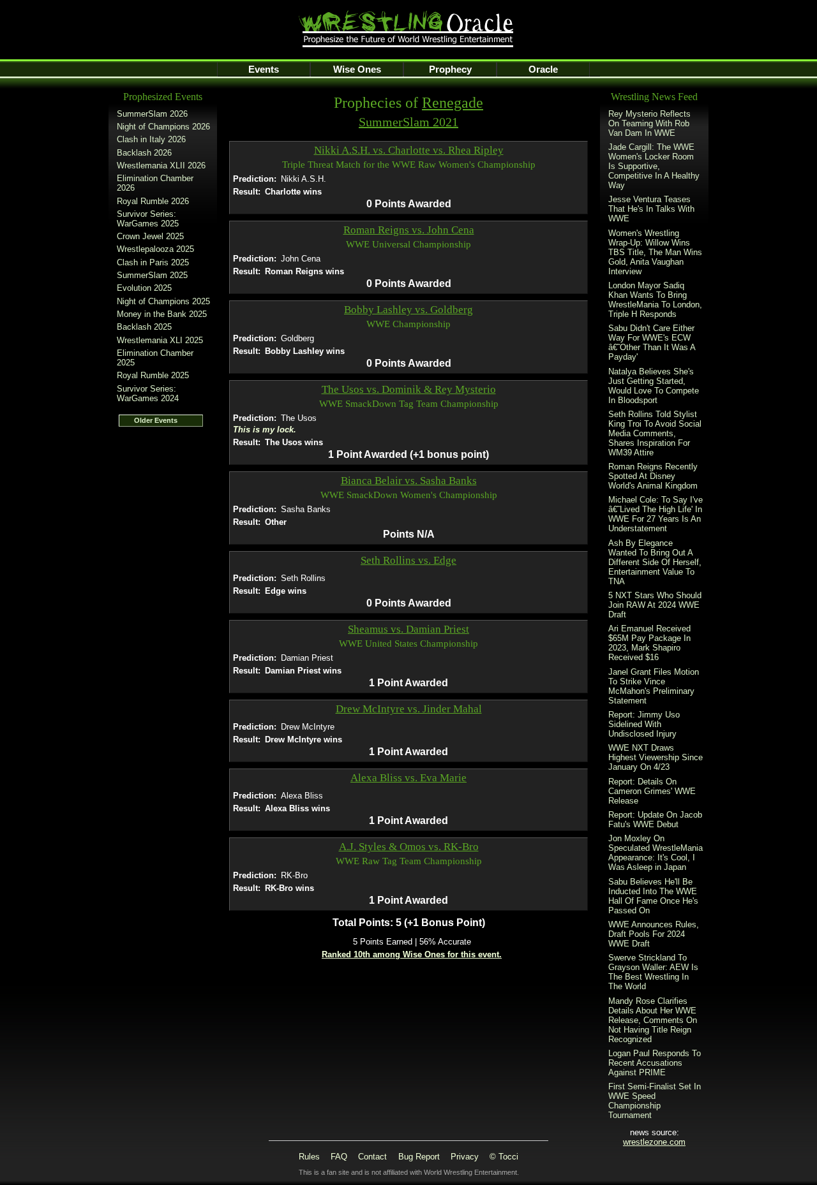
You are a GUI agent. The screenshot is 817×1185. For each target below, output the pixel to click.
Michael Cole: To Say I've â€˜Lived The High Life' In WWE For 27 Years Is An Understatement (655, 514)
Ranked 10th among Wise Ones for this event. (412, 954)
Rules (309, 1156)
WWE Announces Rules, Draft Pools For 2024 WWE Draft (653, 934)
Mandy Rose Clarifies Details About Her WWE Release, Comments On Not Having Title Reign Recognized (652, 1020)
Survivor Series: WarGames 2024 (148, 393)
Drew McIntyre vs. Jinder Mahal (409, 709)
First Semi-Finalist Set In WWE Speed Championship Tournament (654, 1101)
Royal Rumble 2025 (153, 375)
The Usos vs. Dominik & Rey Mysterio (409, 389)
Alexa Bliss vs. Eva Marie (408, 778)
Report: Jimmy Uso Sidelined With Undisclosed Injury (644, 724)
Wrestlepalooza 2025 (155, 249)
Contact (372, 1156)
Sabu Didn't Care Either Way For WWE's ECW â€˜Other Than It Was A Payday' (651, 342)
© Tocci (504, 1156)
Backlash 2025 (144, 327)
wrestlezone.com (654, 1142)
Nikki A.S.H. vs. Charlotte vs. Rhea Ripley (409, 150)
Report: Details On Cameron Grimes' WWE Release (652, 791)
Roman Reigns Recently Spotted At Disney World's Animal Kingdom (653, 476)
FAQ (339, 1156)
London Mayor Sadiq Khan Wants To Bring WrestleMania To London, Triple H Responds (655, 300)
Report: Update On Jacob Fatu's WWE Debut (655, 819)
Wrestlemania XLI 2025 (160, 340)
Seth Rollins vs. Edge (408, 560)
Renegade (452, 102)
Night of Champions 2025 (163, 301)
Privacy (465, 1156)
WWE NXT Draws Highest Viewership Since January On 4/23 (655, 757)
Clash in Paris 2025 (153, 262)
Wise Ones (357, 69)
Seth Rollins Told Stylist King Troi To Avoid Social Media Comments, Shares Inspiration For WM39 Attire (654, 433)
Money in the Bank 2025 (162, 314)
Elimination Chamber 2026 (155, 183)
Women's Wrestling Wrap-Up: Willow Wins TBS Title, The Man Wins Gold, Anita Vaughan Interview (655, 252)
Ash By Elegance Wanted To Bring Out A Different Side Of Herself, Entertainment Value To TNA (654, 562)
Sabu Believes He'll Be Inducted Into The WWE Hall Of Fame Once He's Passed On (653, 896)
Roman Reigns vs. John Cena (408, 230)
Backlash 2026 (144, 153)
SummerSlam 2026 (152, 114)
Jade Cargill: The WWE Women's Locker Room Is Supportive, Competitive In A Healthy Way (654, 166)
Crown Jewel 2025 (150, 236)
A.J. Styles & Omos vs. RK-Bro (409, 847)
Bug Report (419, 1156)
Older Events (155, 420)
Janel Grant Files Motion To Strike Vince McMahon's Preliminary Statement (653, 686)
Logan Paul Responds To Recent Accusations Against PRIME (654, 1063)
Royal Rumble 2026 (153, 201)
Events (263, 69)
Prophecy (450, 69)
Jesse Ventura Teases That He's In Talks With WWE (651, 209)
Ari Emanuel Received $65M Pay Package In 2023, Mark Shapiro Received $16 (649, 643)
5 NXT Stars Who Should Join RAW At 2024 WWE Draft (654, 605)
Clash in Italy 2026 (151, 139)
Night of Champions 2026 (163, 126)
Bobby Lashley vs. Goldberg (408, 310)
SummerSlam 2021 (408, 122)
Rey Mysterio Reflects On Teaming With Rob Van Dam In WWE (649, 123)
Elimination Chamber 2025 (155, 357)
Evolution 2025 (144, 288)
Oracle (543, 69)
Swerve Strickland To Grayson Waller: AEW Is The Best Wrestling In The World (653, 972)
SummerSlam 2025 (152, 275)
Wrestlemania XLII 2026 (161, 165)
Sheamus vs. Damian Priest (408, 629)
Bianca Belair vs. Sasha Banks (409, 481)
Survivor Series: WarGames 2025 (148, 218)
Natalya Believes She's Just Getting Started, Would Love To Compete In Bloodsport (653, 386)
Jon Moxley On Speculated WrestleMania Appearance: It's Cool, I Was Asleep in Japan (655, 853)
